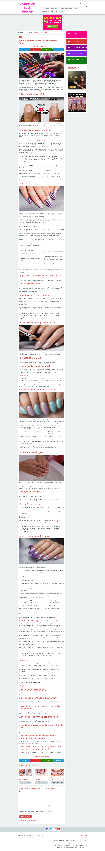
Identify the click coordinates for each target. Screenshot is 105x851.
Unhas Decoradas (69, 8)
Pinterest (37, 50)
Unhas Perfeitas (46, 11)
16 (56, 616)
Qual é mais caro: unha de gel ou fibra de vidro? (24, 778)
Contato (85, 837)
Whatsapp (48, 50)
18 (30, 638)
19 (25, 665)
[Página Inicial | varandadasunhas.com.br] (29, 7)
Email (36, 804)
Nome (20, 804)
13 (56, 483)
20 (25, 670)
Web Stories (54, 11)
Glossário (60, 11)
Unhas (62, 8)
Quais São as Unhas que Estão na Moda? (40, 778)
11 (52, 433)
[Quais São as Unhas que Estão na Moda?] (41, 772)
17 (57, 626)
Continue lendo (24, 782)
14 (59, 488)
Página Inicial (47, 8)
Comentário (22, 791)
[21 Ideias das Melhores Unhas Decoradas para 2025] (57, 772)
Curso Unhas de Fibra (77, 53)
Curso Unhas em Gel (76, 41)
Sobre (86, 838)
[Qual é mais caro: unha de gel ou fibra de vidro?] (25, 772)
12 (41, 433)
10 (50, 425)
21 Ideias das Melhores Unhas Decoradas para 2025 (57, 778)
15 (24, 576)
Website (55, 804)
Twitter (59, 50)
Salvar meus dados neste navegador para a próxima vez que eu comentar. (36, 811)
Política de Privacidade (82, 835)
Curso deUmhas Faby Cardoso (75, 34)
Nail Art (77, 8)
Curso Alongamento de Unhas (79, 47)
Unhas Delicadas (55, 8)
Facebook (25, 50)
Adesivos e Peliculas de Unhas (75, 60)
